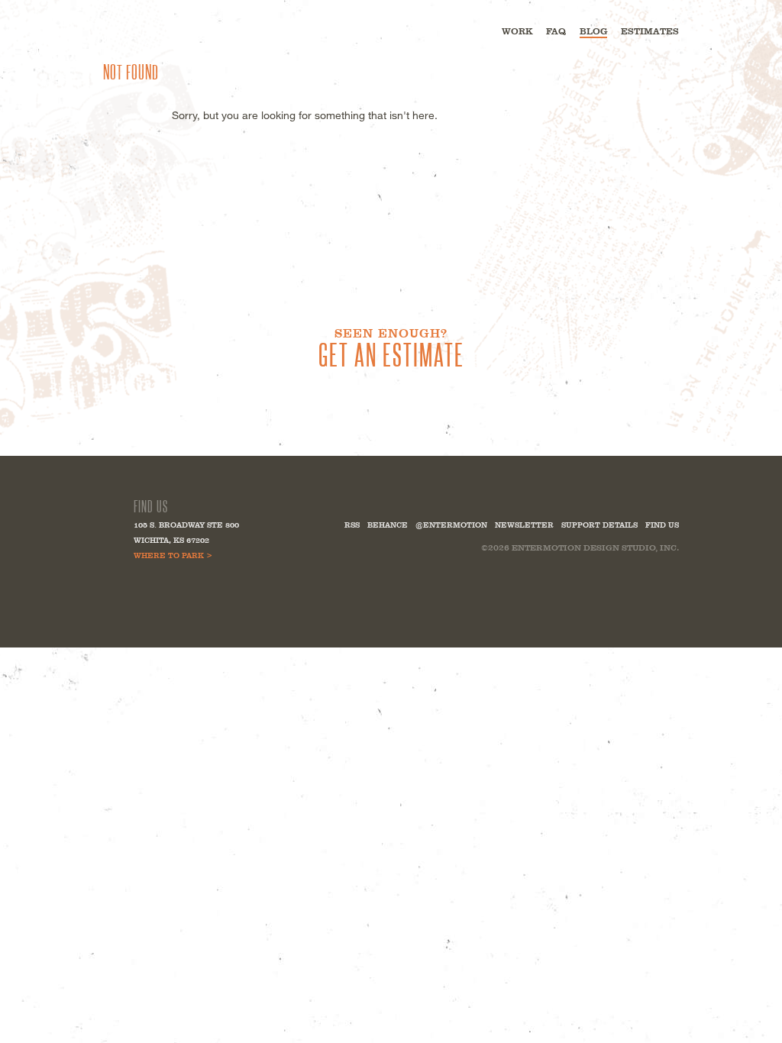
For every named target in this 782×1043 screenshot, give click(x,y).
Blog (593, 31)
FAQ (556, 31)
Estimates (650, 31)
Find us (662, 525)
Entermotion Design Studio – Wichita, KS (175, 30)
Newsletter (524, 525)
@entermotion (451, 525)
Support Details (599, 525)
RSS (352, 525)
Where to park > (173, 555)
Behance (387, 525)
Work (517, 31)
